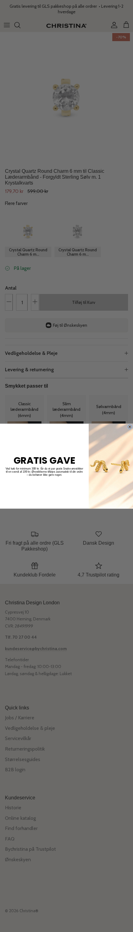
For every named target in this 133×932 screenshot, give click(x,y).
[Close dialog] (130, 426)
